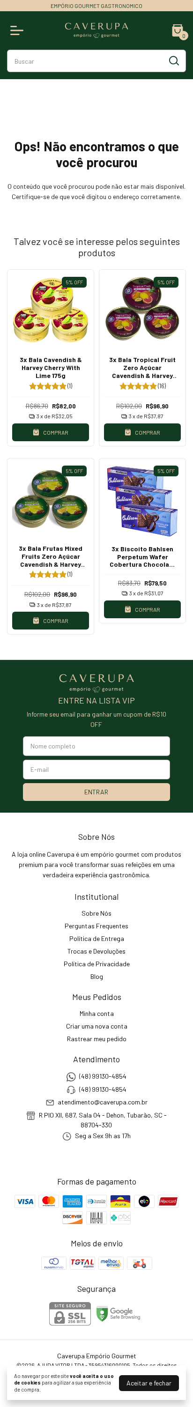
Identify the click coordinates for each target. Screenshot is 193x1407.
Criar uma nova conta (96, 1026)
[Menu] (18, 30)
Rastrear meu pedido (96, 1039)
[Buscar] (173, 60)
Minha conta (97, 1013)
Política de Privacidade (97, 964)
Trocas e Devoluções (96, 951)
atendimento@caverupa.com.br (103, 1102)
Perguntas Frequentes (96, 926)
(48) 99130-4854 (102, 1077)
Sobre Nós (96, 913)
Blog (96, 976)
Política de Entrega (96, 938)
